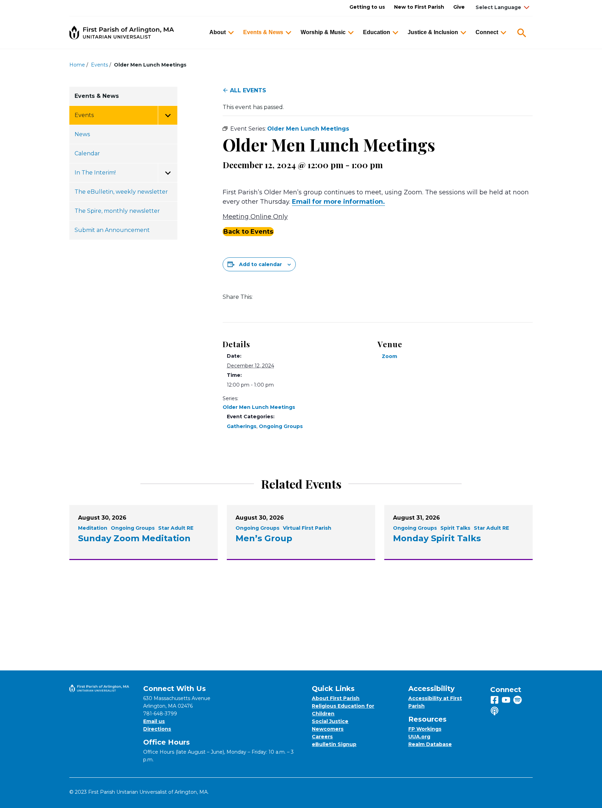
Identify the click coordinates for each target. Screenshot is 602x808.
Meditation (92, 528)
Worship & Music (323, 32)
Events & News (263, 32)
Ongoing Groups (281, 426)
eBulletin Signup (334, 744)
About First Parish (336, 698)
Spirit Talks (455, 528)
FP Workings (424, 729)
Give (459, 7)
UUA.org (419, 736)
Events (99, 65)
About (217, 32)
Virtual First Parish (307, 528)
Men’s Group (264, 538)
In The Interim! (95, 172)
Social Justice (330, 721)
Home (77, 65)
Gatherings (241, 426)
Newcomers (328, 729)
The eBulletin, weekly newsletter (121, 191)
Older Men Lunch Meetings (259, 407)
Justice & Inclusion (433, 32)
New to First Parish (419, 7)
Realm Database (430, 744)
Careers (322, 736)
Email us (154, 721)
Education (376, 32)
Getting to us (367, 7)
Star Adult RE (175, 528)
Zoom (389, 356)
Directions (157, 729)
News (82, 134)
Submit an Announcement (112, 230)
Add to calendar (260, 264)
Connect (487, 32)
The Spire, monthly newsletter (117, 211)
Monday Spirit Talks (437, 538)
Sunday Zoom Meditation (134, 538)
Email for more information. (338, 201)
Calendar (87, 153)
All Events (248, 90)
